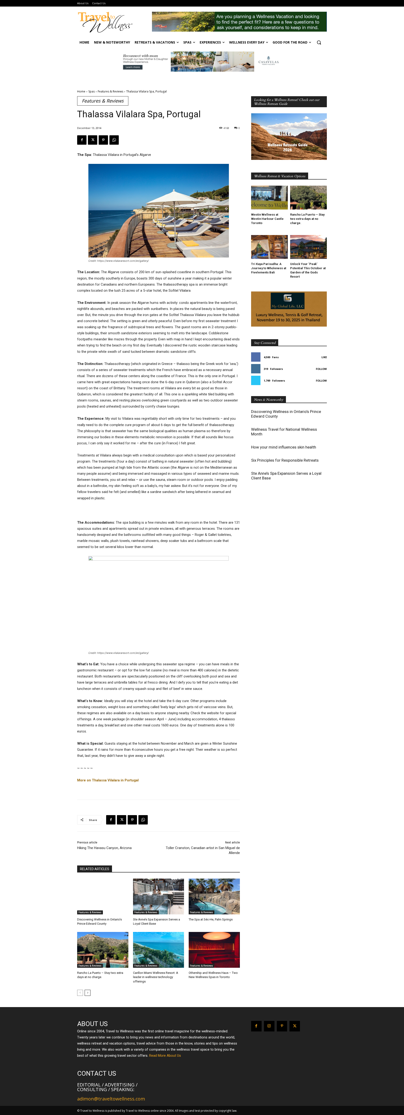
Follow (321, 369)
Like (324, 357)
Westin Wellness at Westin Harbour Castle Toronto (267, 219)
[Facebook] (82, 140)
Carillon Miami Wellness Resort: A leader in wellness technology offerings (155, 977)
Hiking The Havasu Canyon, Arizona (104, 848)
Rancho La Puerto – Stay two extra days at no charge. (307, 219)
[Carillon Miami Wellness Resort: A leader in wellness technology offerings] (158, 950)
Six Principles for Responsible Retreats (285, 460)
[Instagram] (269, 1026)
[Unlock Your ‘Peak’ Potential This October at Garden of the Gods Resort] (308, 247)
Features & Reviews (110, 91)
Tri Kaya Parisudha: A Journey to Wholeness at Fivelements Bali (268, 268)
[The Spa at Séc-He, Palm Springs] (214, 896)
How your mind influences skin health (283, 447)
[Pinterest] (103, 140)
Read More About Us (165, 1055)
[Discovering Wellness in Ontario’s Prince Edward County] (102, 896)
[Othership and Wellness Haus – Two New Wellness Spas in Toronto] (214, 950)
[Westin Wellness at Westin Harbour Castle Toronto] (269, 198)
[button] (319, 42)
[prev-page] (80, 993)
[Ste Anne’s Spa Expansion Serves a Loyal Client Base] (158, 896)
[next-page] (87, 993)
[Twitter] (92, 140)
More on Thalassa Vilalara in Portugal (108, 780)
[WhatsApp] (114, 140)
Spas (91, 91)
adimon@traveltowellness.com (111, 1099)
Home (81, 91)
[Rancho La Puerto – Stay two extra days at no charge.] (102, 950)
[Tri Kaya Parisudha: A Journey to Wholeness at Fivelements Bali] (269, 247)
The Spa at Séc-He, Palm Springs (211, 919)
